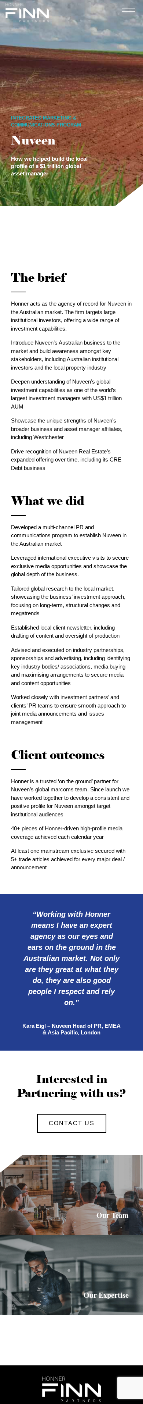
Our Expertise (106, 1295)
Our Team (112, 1215)
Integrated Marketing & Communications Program (46, 121)
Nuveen (33, 140)
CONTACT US (72, 1123)
